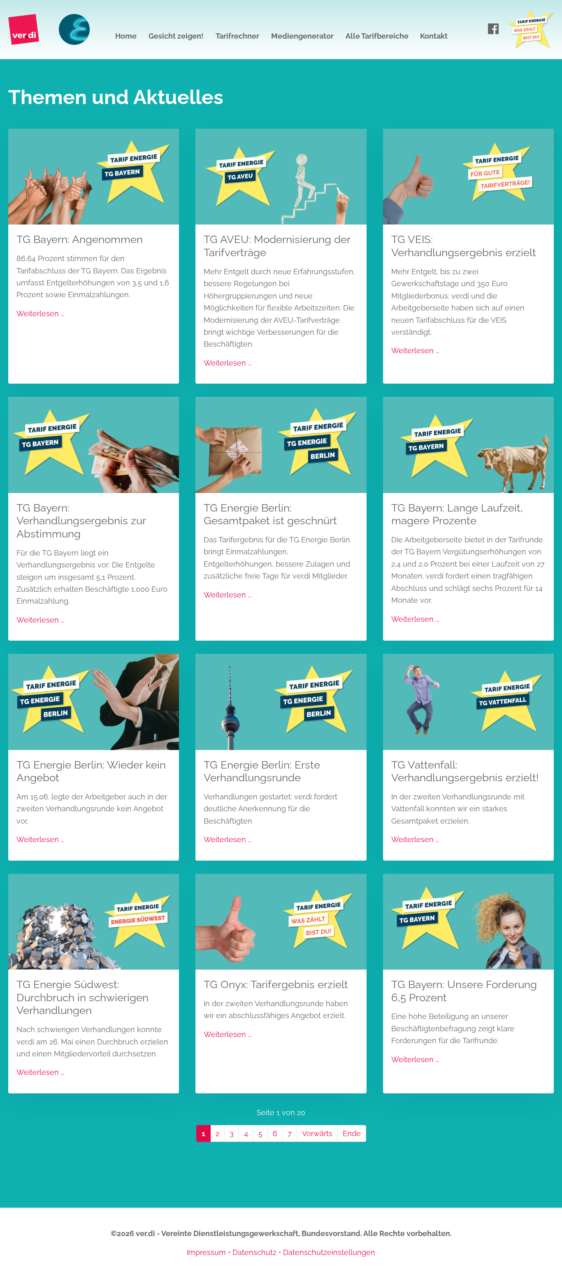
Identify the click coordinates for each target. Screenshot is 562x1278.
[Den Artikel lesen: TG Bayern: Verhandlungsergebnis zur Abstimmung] (93, 444)
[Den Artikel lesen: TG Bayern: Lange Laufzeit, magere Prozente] (468, 444)
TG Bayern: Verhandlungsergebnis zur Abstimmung (81, 520)
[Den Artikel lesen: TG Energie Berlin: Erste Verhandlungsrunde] (280, 701)
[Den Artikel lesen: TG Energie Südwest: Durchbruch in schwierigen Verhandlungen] (93, 921)
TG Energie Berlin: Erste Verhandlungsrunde (262, 771)
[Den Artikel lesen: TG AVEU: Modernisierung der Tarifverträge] (280, 176)
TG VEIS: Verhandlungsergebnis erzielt (463, 246)
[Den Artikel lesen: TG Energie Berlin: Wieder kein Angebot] (93, 701)
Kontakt (434, 36)
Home (126, 36)
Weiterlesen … (40, 313)
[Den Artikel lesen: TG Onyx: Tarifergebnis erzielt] (280, 921)
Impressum (206, 1252)
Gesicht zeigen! (176, 36)
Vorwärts (317, 1133)
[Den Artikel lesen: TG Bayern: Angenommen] (93, 176)
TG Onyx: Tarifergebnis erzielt (276, 984)
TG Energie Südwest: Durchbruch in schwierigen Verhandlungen (82, 997)
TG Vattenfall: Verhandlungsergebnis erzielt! (465, 771)
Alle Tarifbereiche (377, 36)
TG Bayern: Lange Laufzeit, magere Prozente (457, 514)
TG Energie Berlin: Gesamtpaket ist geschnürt (270, 514)
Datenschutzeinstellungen (329, 1252)
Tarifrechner (237, 36)
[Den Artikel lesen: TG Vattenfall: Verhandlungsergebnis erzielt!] (468, 701)
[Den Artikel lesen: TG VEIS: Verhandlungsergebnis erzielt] (468, 176)
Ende (352, 1133)
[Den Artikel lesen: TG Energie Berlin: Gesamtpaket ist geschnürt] (280, 444)
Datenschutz (254, 1252)
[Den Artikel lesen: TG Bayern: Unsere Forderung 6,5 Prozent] (468, 921)
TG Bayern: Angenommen (79, 239)
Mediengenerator (302, 36)
